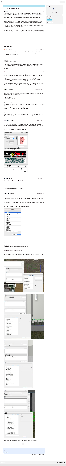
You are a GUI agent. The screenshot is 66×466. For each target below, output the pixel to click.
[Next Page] (27, 444)
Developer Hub (28, 1)
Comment (6, 452)
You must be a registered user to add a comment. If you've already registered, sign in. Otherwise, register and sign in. (24, 450)
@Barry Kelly (7, 245)
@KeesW (21, 180)
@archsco (14, 180)
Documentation (50, 22)
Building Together (21, 1)
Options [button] (43, 6)
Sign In (63, 1)
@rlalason (10, 180)
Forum (9, 1)
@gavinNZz (18, 180)
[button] (43, 49)
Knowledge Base (14, 1)
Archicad (50, 20)
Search (54, 1)
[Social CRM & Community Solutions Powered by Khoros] (3, 462)
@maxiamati (6, 180)
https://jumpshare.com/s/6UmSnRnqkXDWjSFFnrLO (13, 250)
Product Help (35, 1)
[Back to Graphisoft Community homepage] (4, 1)
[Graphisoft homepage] (61, 462)
